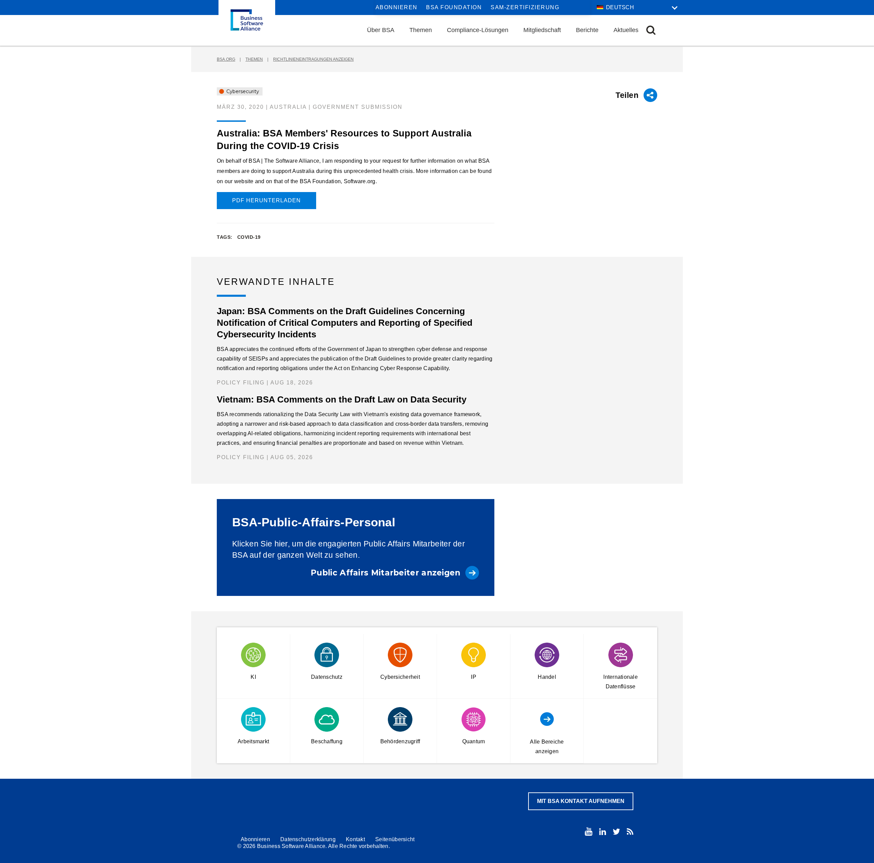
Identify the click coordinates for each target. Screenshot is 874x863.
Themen (420, 30)
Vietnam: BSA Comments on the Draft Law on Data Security (341, 399)
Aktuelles (626, 30)
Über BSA (380, 30)
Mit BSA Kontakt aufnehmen (580, 801)
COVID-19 (249, 237)
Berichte (587, 30)
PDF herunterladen (266, 200)
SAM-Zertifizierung (525, 7)
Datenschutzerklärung (308, 839)
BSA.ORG (226, 59)
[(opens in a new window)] (588, 831)
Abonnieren (397, 7)
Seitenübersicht (395, 839)
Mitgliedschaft (542, 30)
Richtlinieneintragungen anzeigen (313, 59)
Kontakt (355, 839)
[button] (651, 30)
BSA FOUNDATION (454, 7)
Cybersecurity (242, 91)
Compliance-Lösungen (477, 30)
